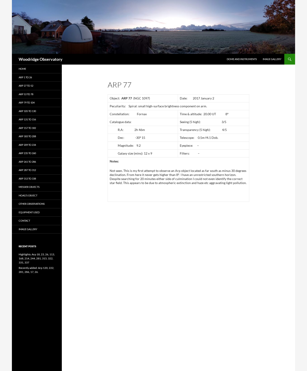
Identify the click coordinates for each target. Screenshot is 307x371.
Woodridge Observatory (40, 59)
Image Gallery (272, 59)
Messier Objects (29, 186)
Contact (24, 220)
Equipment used (29, 212)
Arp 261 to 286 (27, 161)
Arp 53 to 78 (26, 94)
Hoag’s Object (28, 195)
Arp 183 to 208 (27, 136)
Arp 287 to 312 (27, 170)
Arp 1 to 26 (25, 77)
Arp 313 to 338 (27, 178)
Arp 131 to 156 (27, 119)
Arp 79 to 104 (27, 102)
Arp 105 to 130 (27, 111)
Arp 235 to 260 (27, 153)
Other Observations (32, 203)
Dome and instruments (242, 59)
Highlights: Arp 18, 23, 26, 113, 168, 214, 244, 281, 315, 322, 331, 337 (37, 258)
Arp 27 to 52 (26, 85)
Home (22, 68)
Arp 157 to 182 (27, 127)
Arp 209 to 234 (27, 144)
